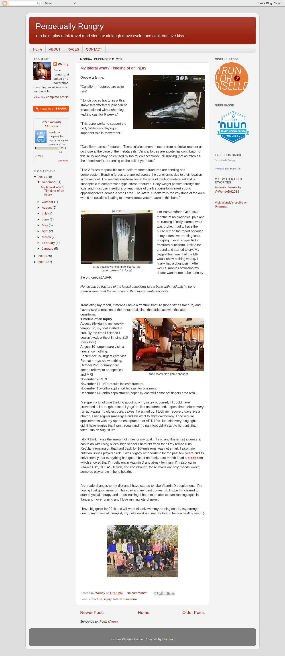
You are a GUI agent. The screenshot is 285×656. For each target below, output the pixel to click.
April (45, 231)
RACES (73, 49)
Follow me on (47, 108)
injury (108, 599)
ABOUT (55, 49)
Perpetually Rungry (70, 26)
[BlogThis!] (160, 593)
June (46, 219)
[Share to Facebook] (169, 593)
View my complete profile (51, 97)
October (48, 202)
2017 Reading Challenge (52, 123)
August (47, 207)
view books (63, 160)
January (48, 248)
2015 (42, 262)
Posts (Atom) (109, 621)
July (45, 213)
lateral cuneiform (125, 599)
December (49, 182)
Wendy (63, 64)
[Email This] (156, 593)
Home (37, 49)
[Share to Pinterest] (173, 593)
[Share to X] (164, 593)
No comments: (137, 593)
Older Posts (193, 612)
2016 (42, 256)
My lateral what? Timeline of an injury (113, 68)
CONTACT (94, 49)
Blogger (167, 639)
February (49, 242)
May (45, 225)
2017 (42, 177)
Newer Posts (92, 612)
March (47, 237)
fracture (97, 599)
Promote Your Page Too (227, 168)
